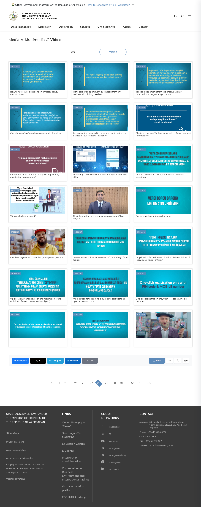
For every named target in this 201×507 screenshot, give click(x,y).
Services (85, 26)
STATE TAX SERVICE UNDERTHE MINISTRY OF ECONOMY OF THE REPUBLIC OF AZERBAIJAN (39, 16)
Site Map (12, 433)
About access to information (19, 458)
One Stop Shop (106, 26)
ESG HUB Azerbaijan (75, 497)
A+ (186, 360)
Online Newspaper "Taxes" (74, 424)
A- (169, 360)
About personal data (16, 450)
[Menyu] (189, 16)
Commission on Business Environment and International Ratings (75, 474)
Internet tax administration (71, 459)
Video (113, 52)
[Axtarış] (182, 16)
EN (175, 16)
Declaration (66, 26)
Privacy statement (15, 442)
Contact (143, 26)
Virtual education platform (73, 488)
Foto (72, 51)
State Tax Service (21, 26)
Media (14, 40)
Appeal (127, 26)
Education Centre (73, 443)
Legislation (44, 26)
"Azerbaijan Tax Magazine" (72, 435)
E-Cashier (68, 450)
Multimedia (35, 40)
